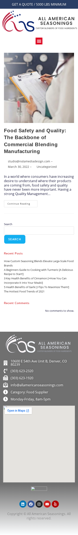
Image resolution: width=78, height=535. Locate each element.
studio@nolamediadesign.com (29, 161)
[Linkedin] (22, 504)
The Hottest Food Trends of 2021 (24, 291)
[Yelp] (55, 504)
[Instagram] (39, 504)
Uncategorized (47, 167)
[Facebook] (31, 504)
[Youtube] (47, 504)
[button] (39, 41)
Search (8, 224)
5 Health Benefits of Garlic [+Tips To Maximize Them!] (36, 287)
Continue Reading (22, 202)
